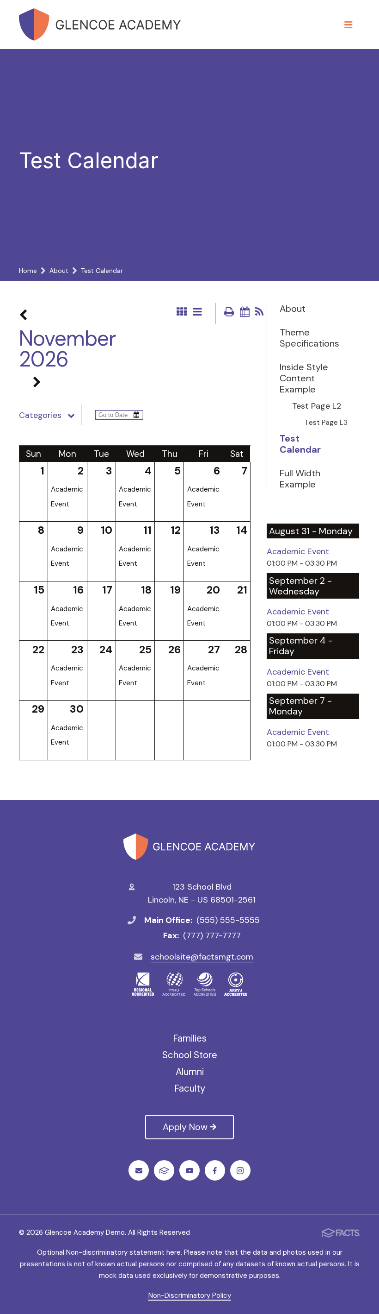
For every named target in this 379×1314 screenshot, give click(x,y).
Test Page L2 (316, 406)
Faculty (189, 1088)
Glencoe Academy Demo (189, 847)
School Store (189, 1055)
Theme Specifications (304, 338)
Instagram (240, 1170)
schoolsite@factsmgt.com (202, 956)
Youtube (189, 1170)
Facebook (215, 1170)
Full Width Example (300, 478)
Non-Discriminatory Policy (189, 1295)
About (293, 308)
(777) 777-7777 (212, 935)
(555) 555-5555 (228, 920)
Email (138, 1170)
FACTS (164, 1170)
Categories (40, 415)
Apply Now (185, 1127)
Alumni (190, 1072)
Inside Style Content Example (304, 378)
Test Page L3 (326, 422)
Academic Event (298, 551)
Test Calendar (300, 444)
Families (190, 1038)
